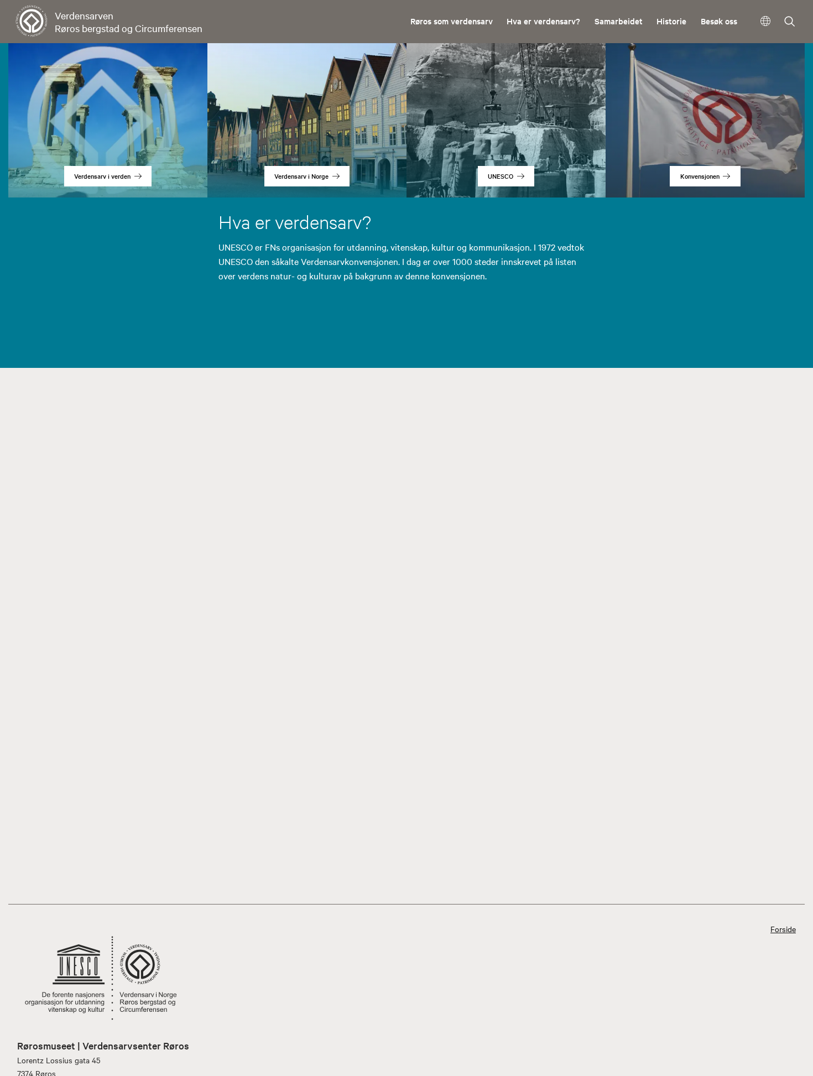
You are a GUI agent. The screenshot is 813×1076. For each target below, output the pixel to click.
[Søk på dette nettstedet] (789, 22)
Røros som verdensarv (451, 21)
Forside (783, 928)
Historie (671, 21)
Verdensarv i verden (102, 175)
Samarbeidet (619, 21)
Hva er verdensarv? (543, 21)
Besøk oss (719, 21)
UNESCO (500, 175)
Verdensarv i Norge (301, 175)
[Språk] (766, 21)
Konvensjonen (700, 175)
